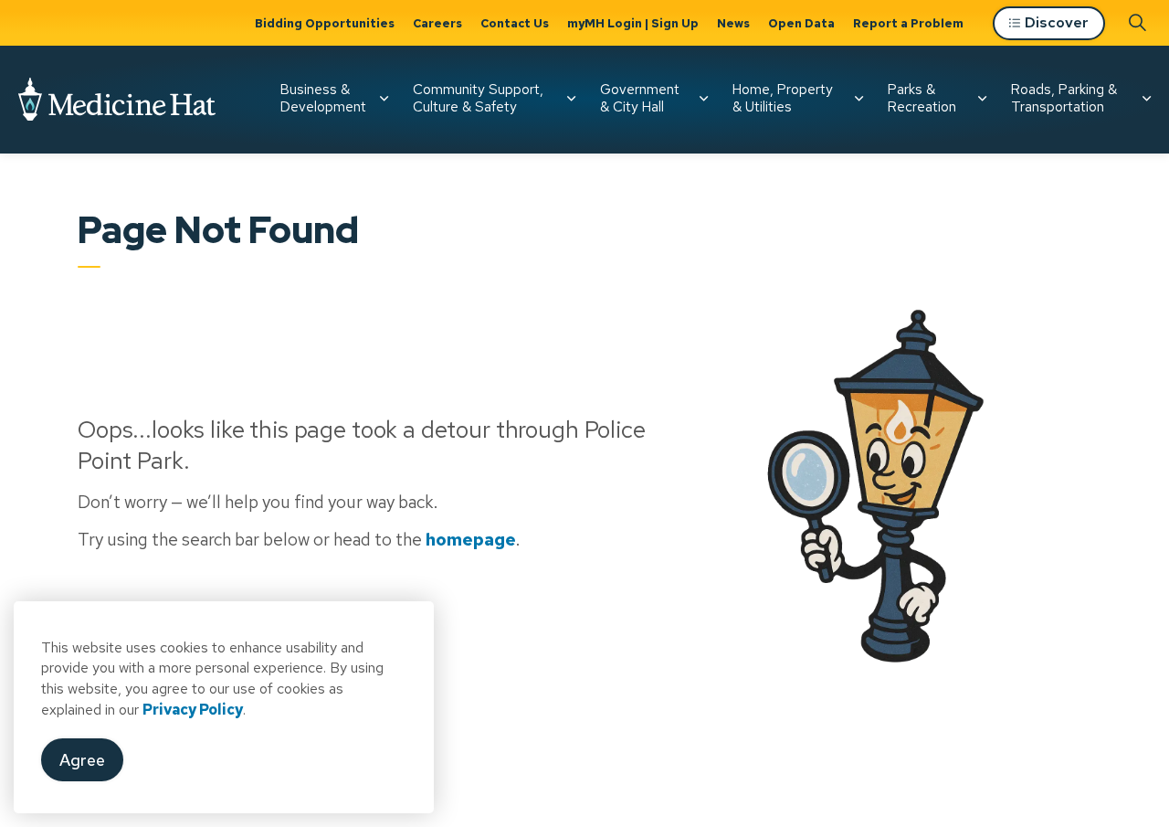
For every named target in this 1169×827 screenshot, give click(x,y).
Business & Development (323, 98)
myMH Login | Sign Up (633, 23)
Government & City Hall (639, 98)
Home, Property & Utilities (782, 98)
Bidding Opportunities (325, 23)
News (733, 23)
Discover (1057, 22)
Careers (437, 23)
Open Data (801, 23)
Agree (82, 759)
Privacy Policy (192, 709)
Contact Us (514, 23)
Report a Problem (908, 23)
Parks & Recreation (922, 98)
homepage (471, 539)
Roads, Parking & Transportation (1064, 98)
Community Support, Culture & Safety (478, 98)
